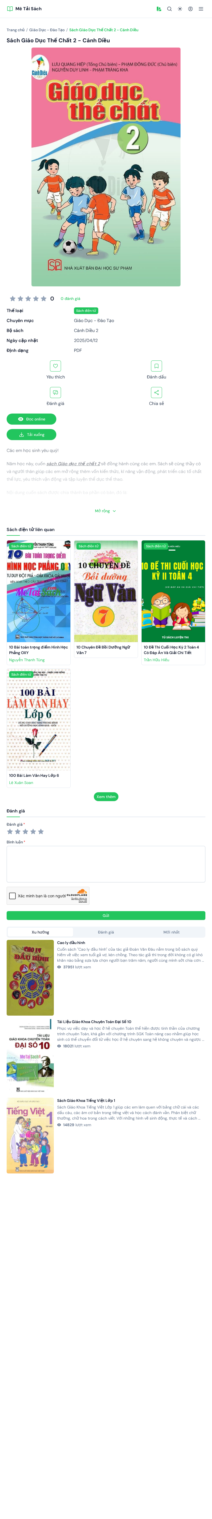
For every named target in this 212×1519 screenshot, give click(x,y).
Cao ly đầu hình (71, 942)
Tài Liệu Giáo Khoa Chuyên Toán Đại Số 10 (94, 1021)
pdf (78, 350)
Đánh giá (15, 824)
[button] (159, 8)
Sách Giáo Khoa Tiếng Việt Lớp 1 (86, 1100)
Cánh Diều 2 (86, 330)
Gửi (106, 915)
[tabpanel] (106, 1056)
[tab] (40, 932)
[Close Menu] (201, 8)
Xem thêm (106, 796)
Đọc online (35, 419)
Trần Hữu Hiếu (156, 659)
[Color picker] (159, 8)
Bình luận (15, 842)
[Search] (169, 8)
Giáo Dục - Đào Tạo (94, 320)
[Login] (190, 8)
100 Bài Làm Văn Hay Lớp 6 (34, 775)
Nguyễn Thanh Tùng (27, 659)
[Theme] (180, 8)
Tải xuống (35, 434)
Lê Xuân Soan (21, 782)
